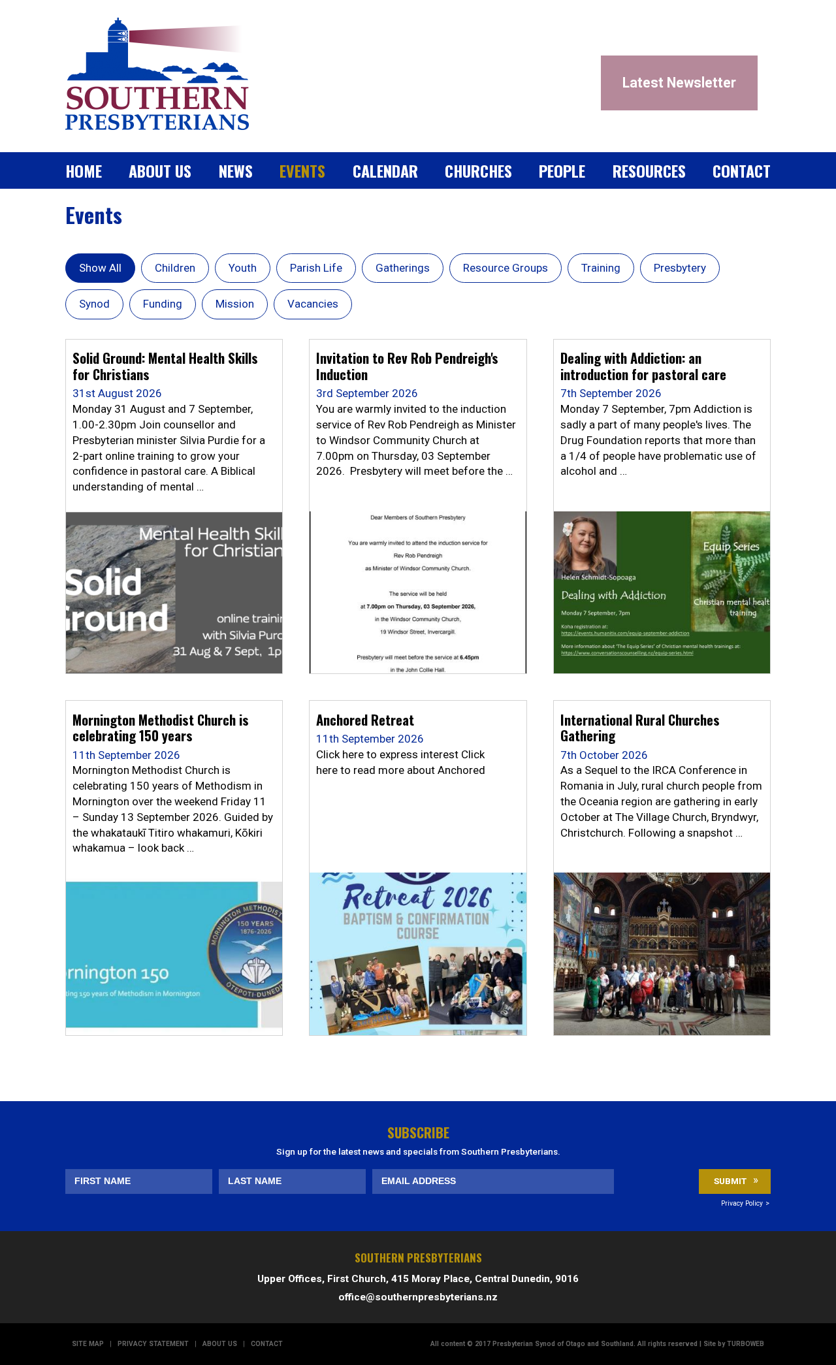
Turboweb (745, 1343)
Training (600, 267)
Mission (235, 303)
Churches (478, 170)
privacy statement (153, 1343)
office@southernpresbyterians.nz (418, 1297)
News (236, 170)
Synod (94, 303)
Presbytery (680, 267)
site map (88, 1343)
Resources (649, 170)
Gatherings (403, 267)
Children (175, 267)
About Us (160, 170)
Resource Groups (505, 267)
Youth (243, 267)
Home (83, 170)
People (562, 170)
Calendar (385, 170)
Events (302, 170)
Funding (162, 303)
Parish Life (316, 267)
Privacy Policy (742, 1203)
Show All (100, 267)
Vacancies (312, 303)
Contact (742, 170)
